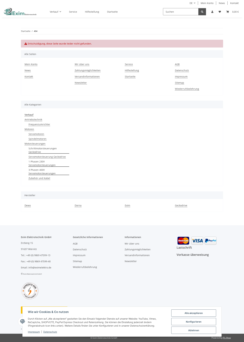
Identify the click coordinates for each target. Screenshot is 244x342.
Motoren (29, 129)
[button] (212, 11)
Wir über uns (82, 64)
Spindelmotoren (37, 138)
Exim (127, 205)
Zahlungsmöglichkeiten (88, 70)
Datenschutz (50, 331)
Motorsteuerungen (35, 143)
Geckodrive (181, 205)
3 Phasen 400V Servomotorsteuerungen (42, 171)
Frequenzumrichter (39, 124)
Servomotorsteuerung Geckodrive (47, 156)
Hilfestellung (92, 11)
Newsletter (81, 82)
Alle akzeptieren (194, 313)
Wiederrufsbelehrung (187, 88)
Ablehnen (193, 330)
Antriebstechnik (33, 119)
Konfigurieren (194, 321)
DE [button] (191, 3)
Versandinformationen (87, 76)
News (222, 3)
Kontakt (234, 3)
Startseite (112, 11)
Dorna (78, 205)
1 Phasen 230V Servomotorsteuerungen (42, 163)
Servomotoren (36, 134)
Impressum (34, 331)
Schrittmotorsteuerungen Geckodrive (43, 150)
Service (73, 11)
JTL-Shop (227, 337)
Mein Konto (207, 3)
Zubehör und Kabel (39, 178)
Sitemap (179, 82)
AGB (177, 64)
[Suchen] (202, 11)
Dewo (28, 205)
